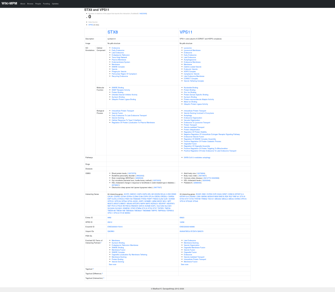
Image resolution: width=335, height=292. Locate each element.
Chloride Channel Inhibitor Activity (124, 94)
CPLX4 (151, 196)
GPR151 (111, 201)
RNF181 (236, 196)
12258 (182, 222)
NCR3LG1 (154, 203)
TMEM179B (120, 210)
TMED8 (167, 208)
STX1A (144, 208)
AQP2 (139, 194)
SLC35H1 (118, 208)
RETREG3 (127, 206)
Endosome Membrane (192, 62)
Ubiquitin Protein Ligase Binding (124, 99)
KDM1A (231, 194)
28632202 (140, 175)
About (22, 3)
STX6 (182, 199)
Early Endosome (118, 50)
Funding (46, 3)
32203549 (206, 180)
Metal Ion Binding (190, 101)
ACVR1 (127, 194)
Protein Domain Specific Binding (196, 94)
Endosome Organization (193, 117)
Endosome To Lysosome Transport (197, 122)
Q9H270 (200, 231)
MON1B (211, 196)
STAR (133, 208)
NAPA (142, 203)
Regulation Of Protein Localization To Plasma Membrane (133, 122)
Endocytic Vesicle (190, 69)
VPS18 (116, 213)
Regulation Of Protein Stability (195, 132)
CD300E (117, 196)
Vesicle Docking (118, 117)
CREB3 (157, 196)
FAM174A (129, 199)
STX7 (155, 208)
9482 (109, 217)
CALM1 (110, 196)
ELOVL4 (115, 199)
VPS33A (189, 201)
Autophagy (188, 115)
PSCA (119, 206)
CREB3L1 (164, 196)
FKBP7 (149, 199)
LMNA (154, 201)
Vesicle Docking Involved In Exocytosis (199, 113)
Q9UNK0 (111, 231)
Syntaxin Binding (118, 97)
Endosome (116, 48)
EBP (109, 199)
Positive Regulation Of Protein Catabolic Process (202, 141)
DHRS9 (171, 196)
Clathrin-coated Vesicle (192, 66)
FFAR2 (143, 199)
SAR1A (141, 206)
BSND (173, 194)
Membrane (116, 64)
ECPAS (210, 194)
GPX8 (129, 201)
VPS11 (186, 32)
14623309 (142, 13)
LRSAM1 (192, 196)
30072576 (132, 173)
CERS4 (129, 196)
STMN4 (138, 208)
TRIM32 (204, 199)
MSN (216, 196)
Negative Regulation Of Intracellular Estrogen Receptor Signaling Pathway (212, 134)
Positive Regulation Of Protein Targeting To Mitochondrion (206, 148)
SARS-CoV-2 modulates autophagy (197, 157)
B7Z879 (194, 231)
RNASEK (134, 206)
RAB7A (221, 196)
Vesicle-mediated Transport (194, 127)
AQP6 (144, 194)
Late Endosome (118, 52)
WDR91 (127, 213)
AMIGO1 (133, 194)
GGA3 (219, 194)
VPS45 (195, 201)
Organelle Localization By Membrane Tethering (129, 254)
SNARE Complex (118, 66)
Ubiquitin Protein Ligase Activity (196, 104)
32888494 (197, 182)
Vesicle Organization (191, 245)
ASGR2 (157, 194)
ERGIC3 (121, 199)
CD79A (123, 196)
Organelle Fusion (190, 143)
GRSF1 (225, 194)
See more (112, 264)
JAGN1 (135, 201)
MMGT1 (123, 203)
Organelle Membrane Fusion (194, 247)
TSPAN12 (170, 210)
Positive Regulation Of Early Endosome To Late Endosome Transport (210, 150)
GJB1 (166, 199)
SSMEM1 (126, 208)
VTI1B (121, 213)
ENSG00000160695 (187, 226)
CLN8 (140, 196)
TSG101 (211, 199)
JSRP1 (141, 201)
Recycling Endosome (120, 76)
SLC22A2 (111, 208)
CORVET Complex (191, 78)
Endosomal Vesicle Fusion (194, 136)
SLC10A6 (160, 206)
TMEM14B (112, 210)
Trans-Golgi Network (119, 57)
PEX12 (114, 206)
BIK (169, 194)
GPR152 (118, 201)
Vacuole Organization (192, 120)
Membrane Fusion (118, 250)
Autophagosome (190, 59)
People (38, 3)
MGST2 (110, 203)
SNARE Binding (118, 87)
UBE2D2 (217, 199)
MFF (169, 201)
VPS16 (243, 199)
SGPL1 (154, 206)
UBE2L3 (225, 199)
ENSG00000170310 (115, 226)
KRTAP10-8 (184, 196)
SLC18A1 (168, 206)
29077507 (157, 187)
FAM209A (137, 199)
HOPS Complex (190, 71)
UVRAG (237, 199)
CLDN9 (135, 196)
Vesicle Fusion (117, 113)
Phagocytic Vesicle (119, 71)
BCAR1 (199, 194)
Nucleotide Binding (191, 87)
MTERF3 (136, 203)
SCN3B (147, 206)
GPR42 (124, 201)
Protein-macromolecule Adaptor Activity (199, 99)
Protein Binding (117, 92)
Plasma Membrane (119, 59)
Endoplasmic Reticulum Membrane (125, 245)
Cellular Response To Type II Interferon (126, 120)
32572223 (156, 180)
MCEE (159, 201)
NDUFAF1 (162, 203)
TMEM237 (138, 210)
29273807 (202, 175)
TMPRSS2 (162, 210)
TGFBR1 (161, 208)
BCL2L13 (164, 194)
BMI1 (204, 194)
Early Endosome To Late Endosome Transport (129, 115)
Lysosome (188, 48)
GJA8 (161, 199)
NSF (109, 206)
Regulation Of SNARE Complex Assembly (200, 139)
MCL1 (165, 201)
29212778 (207, 178)
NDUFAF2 (171, 203)
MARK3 (204, 196)
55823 (182, 217)
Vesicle (114, 69)
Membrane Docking (119, 257)
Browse (30, 3)
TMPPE (154, 210)
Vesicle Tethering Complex (194, 81)
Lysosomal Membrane (192, 50)
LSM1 (198, 196)
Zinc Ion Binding (190, 92)
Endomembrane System (121, 62)
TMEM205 (130, 210)
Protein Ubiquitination (192, 129)
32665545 (139, 178)
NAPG (148, 203)
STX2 (150, 208)
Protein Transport (190, 125)
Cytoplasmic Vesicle (191, 74)
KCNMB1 (147, 201)
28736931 (115, 185)
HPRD (90, 25)
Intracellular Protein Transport (123, 110)
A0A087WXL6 (185, 231)
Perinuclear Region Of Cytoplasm (124, 74)
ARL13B (150, 194)
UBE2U (231, 199)
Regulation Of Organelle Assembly (197, 146)
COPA (145, 196)
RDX (226, 196)
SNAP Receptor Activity (121, 90)
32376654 (201, 173)
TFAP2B (197, 199)
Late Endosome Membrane (194, 76)
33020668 (215, 178)
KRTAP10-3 (239, 194)
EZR (214, 194)
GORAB (172, 199)
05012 (110, 222)
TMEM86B (147, 210)
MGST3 (117, 203)
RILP (231, 196)
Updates (55, 3)
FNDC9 (155, 199)
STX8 (113, 32)
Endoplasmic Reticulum (121, 55)
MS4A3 (130, 203)
